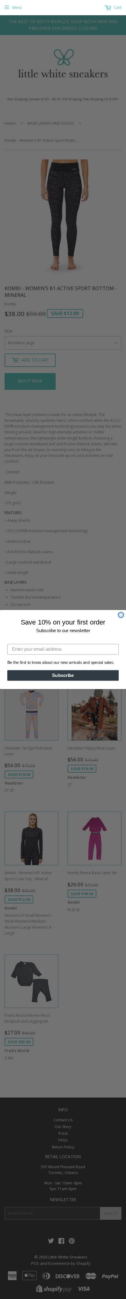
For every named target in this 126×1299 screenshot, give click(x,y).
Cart (117, 7)
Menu (17, 7)
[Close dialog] (121, 614)
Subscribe (63, 675)
